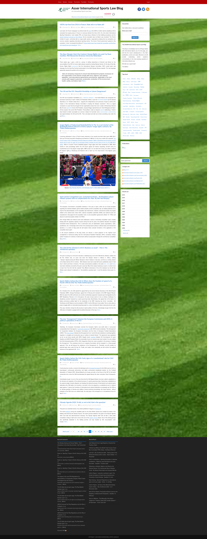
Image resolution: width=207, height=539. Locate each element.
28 (78, 431)
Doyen (124, 89)
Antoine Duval (75, 58)
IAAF (145, 103)
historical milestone (88, 97)
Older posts (110, 431)
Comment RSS (61, 530)
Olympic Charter (143, 117)
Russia (136, 122)
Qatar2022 (138, 119)
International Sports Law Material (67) (133, 181)
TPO (145, 127)
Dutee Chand (132, 89)
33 (92, 431)
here (105, 264)
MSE (124, 117)
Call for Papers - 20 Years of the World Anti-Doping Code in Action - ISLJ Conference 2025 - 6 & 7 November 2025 (102, 487)
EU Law (125, 92)
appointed (69, 108)
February (125, 230)
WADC (140, 133)
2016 (123, 200)
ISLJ (137, 108)
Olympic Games (126, 119)
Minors (137, 114)
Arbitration (133, 78)
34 (95, 431)
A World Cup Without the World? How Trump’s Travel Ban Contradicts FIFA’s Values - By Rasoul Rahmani (102, 449)
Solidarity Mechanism (127, 125)
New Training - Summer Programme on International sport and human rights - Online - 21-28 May (102, 481)
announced (75, 66)
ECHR (137, 89)
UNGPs (132, 133)
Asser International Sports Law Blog (97, 8)
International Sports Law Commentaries (94, 27)
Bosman (128, 81)
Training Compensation (127, 130)
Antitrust (128, 78)
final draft (100, 99)
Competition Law (138, 84)
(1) (115, 27)
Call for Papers (134, 81)
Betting (142, 78)
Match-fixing (132, 114)
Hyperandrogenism (139, 103)
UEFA (129, 133)
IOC (134, 109)
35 (98, 431)
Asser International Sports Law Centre (84, 17)
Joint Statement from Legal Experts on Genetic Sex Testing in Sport (102, 444)
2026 (126, 230)
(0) (115, 58)
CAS (139, 81)
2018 (123, 206)
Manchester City (126, 114)
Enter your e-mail (127, 31)
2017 (123, 203)
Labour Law (144, 108)
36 (101, 431)
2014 (123, 195)
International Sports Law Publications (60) (134, 183)
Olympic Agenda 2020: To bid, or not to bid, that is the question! (83, 402)
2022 (123, 217)
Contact (70, 2)
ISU (140, 108)
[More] (67, 450)
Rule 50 (132, 122)
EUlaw (129, 92)
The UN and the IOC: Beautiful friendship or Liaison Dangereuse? (83, 91)
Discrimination (136, 87)
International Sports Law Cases (92, 131)
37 (104, 431)
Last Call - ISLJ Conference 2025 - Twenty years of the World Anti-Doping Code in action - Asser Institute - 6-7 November (103, 454)
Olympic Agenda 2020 (135, 117)
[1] (110, 257)
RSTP (128, 122)
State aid (143, 125)
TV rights (124, 133)
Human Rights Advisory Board (129, 103)
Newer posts (66, 431)
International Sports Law (127, 108)
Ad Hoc (124, 78)
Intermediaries (138, 106)
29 (81, 431)
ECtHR (140, 89)
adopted (105, 99)
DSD (127, 89)
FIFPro (131, 95)
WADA (136, 133)
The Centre (77, 2)
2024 (123, 222)
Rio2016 (124, 122)
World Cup (132, 135)
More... (80, 45)
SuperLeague (125, 127)
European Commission (136, 92)
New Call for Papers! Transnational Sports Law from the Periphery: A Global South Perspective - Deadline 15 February (103, 493)
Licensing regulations (140, 111)
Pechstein (133, 119)
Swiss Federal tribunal (133, 127)
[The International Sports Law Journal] (124, 147)
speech (102, 110)
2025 (123, 225)
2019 (123, 208)
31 (87, 431)
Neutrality (128, 117)
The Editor (83, 2)
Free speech (136, 95)
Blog (84, 27)
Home (59, 2)
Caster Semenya (126, 84)
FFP (124, 95)
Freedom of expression (127, 98)
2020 (123, 211)
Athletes (138, 78)
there (113, 264)
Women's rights (126, 135)
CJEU (132, 84)
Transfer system (136, 130)
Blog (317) (126, 170)
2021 (123, 214)
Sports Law (138, 125)
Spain (133, 125)
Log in (148, 2)
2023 (123, 220)
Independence (132, 106)
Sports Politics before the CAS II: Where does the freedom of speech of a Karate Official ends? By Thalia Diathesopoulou (86, 282)
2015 (123, 197)
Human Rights (136, 101)
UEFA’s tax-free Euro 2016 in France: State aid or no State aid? (82, 24)
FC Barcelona (144, 92)
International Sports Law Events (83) (132, 178)
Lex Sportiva (131, 111)
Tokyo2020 (141, 127)
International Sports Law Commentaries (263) (135, 175)
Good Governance (127, 101)
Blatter (124, 81)
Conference (125, 87)
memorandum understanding (108, 112)
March (124, 233)
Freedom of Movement (137, 98)
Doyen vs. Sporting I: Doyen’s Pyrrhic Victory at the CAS (71, 453)
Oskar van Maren (76, 27)
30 (84, 431)
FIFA (127, 95)
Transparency (144, 130)
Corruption (131, 87)
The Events (91, 2)
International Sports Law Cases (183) (133, 172)
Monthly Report (143, 114)
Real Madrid (144, 119)
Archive (65, 2)
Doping (142, 87)
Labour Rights (125, 111)
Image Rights (125, 106)
